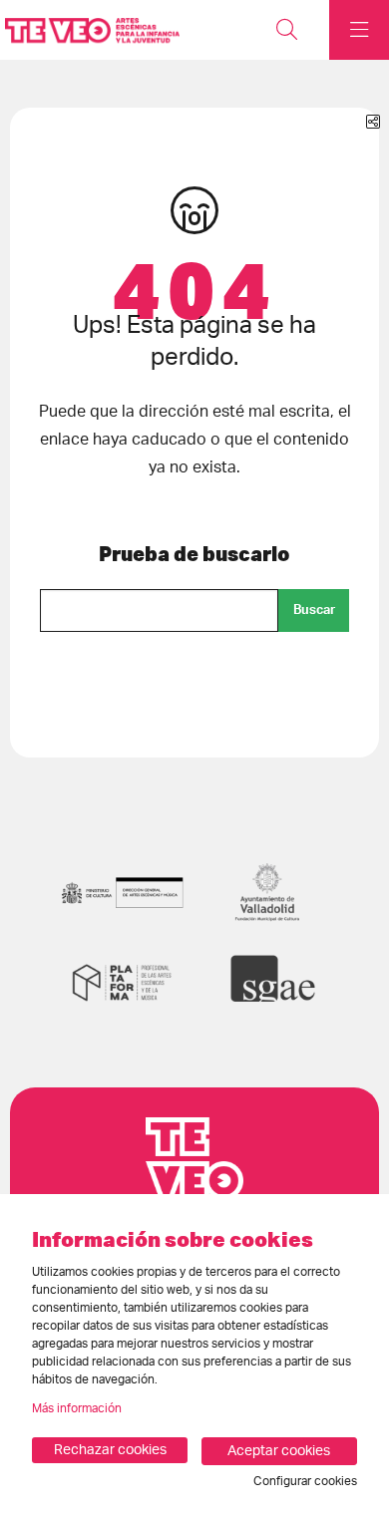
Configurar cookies (305, 1481)
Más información (77, 1408)
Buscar (314, 610)
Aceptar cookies (278, 1451)
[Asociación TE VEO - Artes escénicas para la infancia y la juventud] (87, 30)
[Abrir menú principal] (359, 30)
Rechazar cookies (110, 1450)
